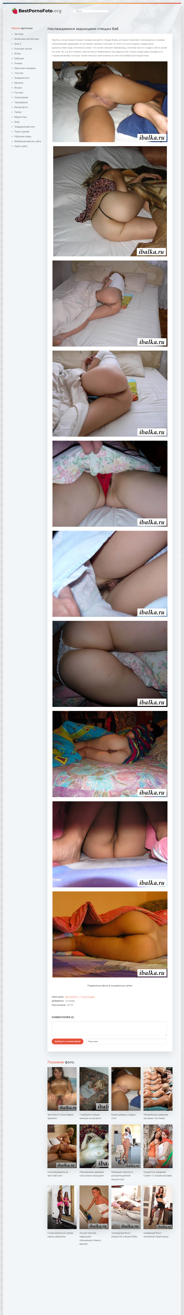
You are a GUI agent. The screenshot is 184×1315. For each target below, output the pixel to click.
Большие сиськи (23, 48)
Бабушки (19, 58)
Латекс (18, 112)
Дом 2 (17, 43)
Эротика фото (71, 997)
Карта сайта (20, 146)
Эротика (18, 34)
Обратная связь (22, 136)
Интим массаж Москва (26, 39)
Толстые (18, 73)
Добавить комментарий (67, 1041)
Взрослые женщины (25, 68)
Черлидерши (21, 102)
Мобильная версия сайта (27, 141)
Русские (18, 92)
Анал (16, 121)
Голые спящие (88, 997)
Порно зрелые (21, 131)
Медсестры (20, 117)
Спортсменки (21, 97)
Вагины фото (21, 107)
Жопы (17, 53)
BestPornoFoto (40, 10)
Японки (18, 87)
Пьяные (18, 63)
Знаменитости (21, 78)
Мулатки (18, 82)
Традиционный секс (24, 126)
